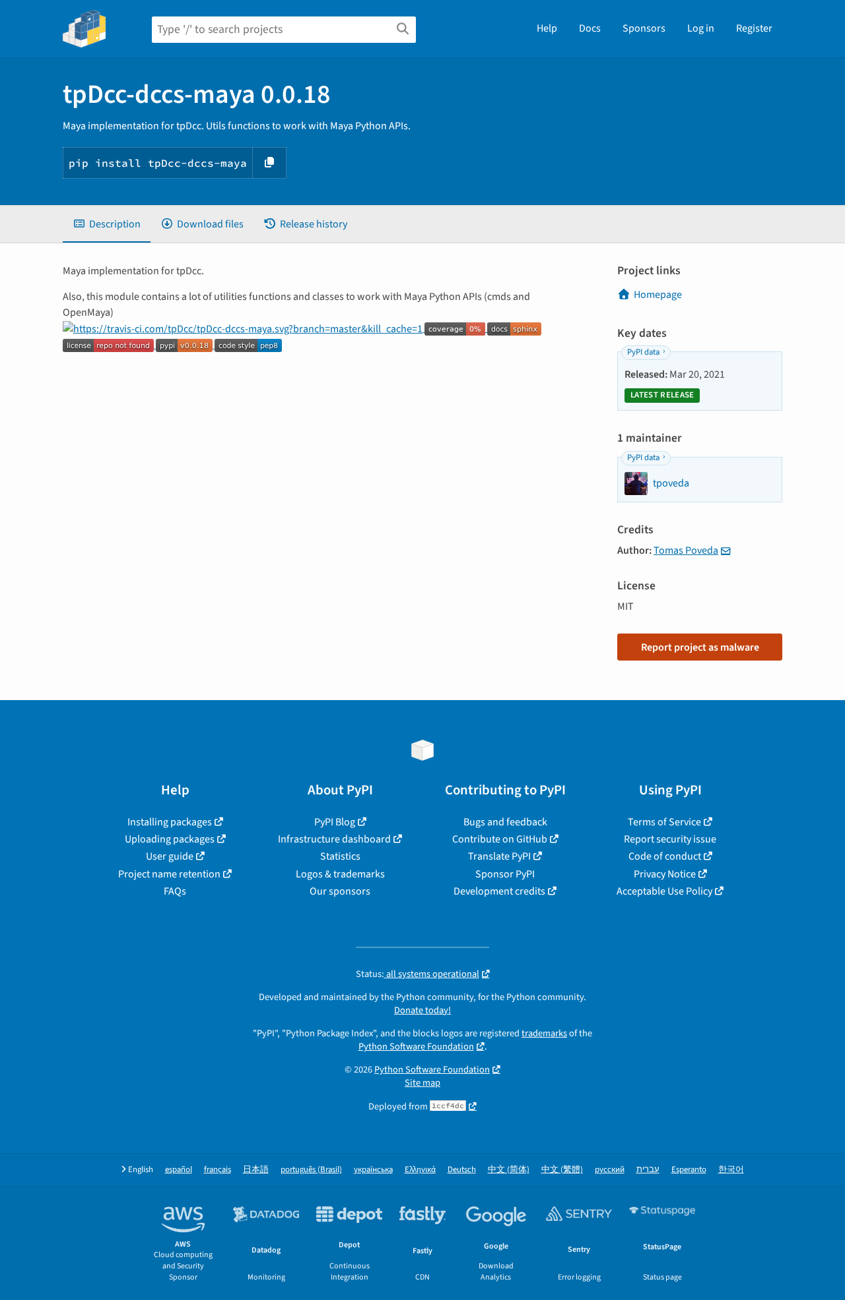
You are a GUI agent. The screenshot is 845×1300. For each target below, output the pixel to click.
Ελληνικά (420, 1169)
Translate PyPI (499, 856)
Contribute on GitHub (499, 839)
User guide (169, 856)
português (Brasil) (311, 1169)
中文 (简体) (508, 1169)
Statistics (340, 856)
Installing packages (169, 822)
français (217, 1169)
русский (610, 1169)
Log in (700, 28)
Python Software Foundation (416, 1046)
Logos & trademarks (340, 874)
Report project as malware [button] (700, 647)
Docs (590, 28)
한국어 (731, 1169)
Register (754, 28)
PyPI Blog (334, 822)
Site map (422, 1083)
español (178, 1169)
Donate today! (422, 1010)
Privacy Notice (665, 874)
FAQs (175, 891)
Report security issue (670, 839)
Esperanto (688, 1169)
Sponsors (644, 28)
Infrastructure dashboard (334, 839)
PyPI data (643, 352)
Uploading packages (170, 839)
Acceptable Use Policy (664, 891)
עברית (647, 1169)
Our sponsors (340, 891)
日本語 (256, 1169)
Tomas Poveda (686, 550)
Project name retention (169, 874)
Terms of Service (664, 822)
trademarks (544, 1033)
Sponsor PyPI (505, 874)
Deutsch (462, 1169)
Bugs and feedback (505, 822)
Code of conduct (664, 856)
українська (373, 1169)
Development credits (499, 891)
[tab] (107, 224)
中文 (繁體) (562, 1169)
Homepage (658, 294)
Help (547, 28)
